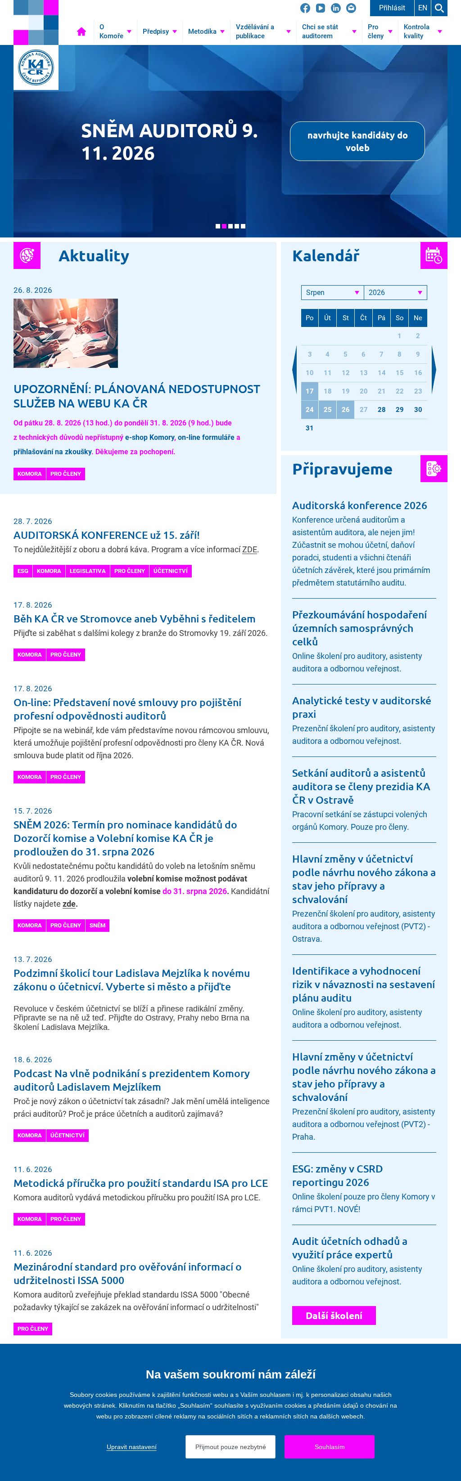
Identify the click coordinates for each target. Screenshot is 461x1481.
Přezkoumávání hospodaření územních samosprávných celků (359, 628)
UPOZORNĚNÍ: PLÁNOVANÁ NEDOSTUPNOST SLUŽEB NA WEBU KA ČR (137, 395)
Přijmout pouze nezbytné (230, 1446)
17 (310, 391)
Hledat (439, 8)
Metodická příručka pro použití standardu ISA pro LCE (141, 1183)
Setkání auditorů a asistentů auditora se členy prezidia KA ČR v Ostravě (361, 786)
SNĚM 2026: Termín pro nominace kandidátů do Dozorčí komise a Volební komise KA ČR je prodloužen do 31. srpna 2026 (125, 838)
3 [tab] (230, 226)
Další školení (334, 1315)
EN (422, 8)
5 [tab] (243, 226)
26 (346, 410)
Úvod (81, 31)
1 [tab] (218, 226)
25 (328, 410)
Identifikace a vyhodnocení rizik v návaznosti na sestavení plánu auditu (363, 984)
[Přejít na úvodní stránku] (36, 22)
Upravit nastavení (132, 1446)
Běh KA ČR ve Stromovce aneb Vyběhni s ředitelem (135, 618)
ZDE (249, 549)
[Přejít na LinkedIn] (336, 8)
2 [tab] (224, 226)
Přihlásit (392, 8)
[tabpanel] (230, 141)
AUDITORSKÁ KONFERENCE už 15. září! (107, 534)
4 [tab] (237, 226)
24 (310, 410)
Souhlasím (330, 1446)
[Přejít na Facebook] (305, 8)
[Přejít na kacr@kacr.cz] (351, 8)
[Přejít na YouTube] (320, 8)
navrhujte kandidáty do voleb (357, 141)
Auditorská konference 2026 (359, 505)
